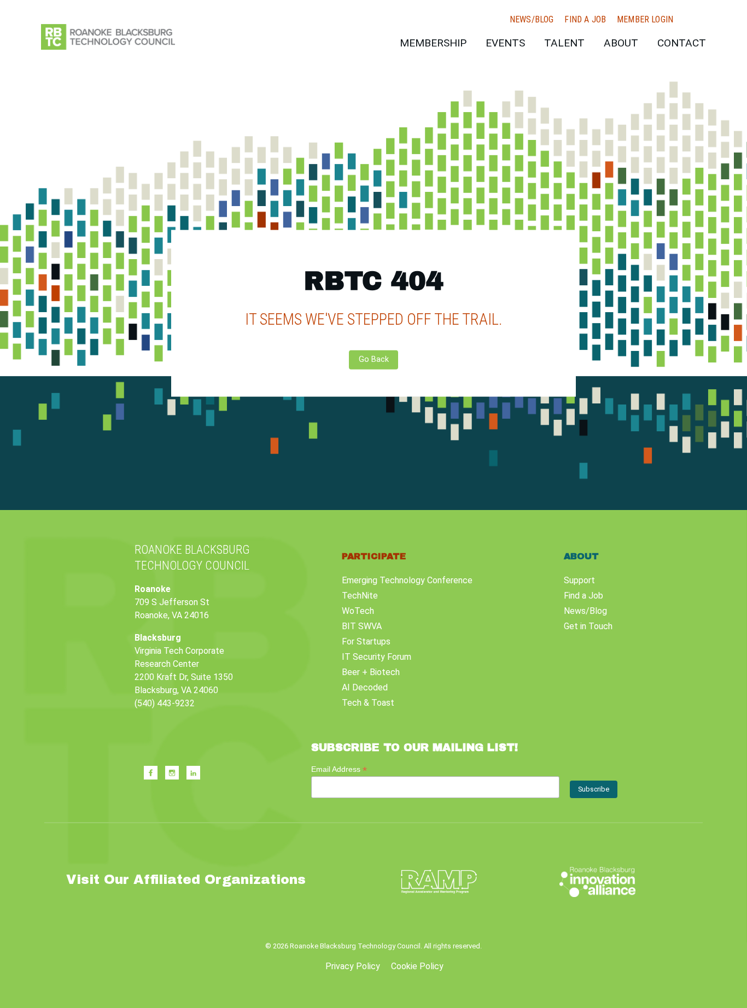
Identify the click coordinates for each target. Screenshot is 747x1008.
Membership (433, 43)
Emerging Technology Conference (407, 580)
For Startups (366, 641)
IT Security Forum (376, 657)
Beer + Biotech (371, 672)
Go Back (374, 359)
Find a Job (585, 19)
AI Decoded (365, 687)
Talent (564, 43)
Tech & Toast (368, 703)
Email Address (339, 769)
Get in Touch (588, 626)
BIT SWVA (362, 626)
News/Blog (531, 19)
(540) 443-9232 (165, 703)
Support (579, 580)
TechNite (360, 595)
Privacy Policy (352, 966)
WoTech (358, 611)
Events (505, 43)
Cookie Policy (417, 966)
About (621, 43)
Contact (681, 43)
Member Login (645, 19)
